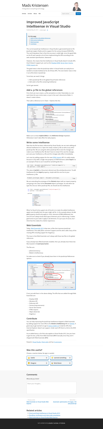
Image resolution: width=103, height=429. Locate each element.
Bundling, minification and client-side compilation (44, 415)
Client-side (44, 342)
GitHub (72, 324)
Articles (24, 13)
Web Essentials (35, 42)
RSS (40, 13)
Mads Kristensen (35, 5)
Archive (30, 13)
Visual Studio (37, 342)
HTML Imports (31, 65)
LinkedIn (50, 423)
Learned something (60, 358)
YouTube (55, 423)
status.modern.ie (53, 326)
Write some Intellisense (37, 40)
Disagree (37, 363)
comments (58, 342)
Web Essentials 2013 (37, 228)
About (35, 13)
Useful (37, 358)
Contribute (33, 44)
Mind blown (60, 363)
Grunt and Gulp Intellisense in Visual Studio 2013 (44, 413)
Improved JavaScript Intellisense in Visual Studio (48, 24)
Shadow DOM (55, 63)
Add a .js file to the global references (40, 38)
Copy (74, 165)
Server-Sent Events (67, 63)
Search (78, 13)
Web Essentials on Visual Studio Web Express (43, 417)
